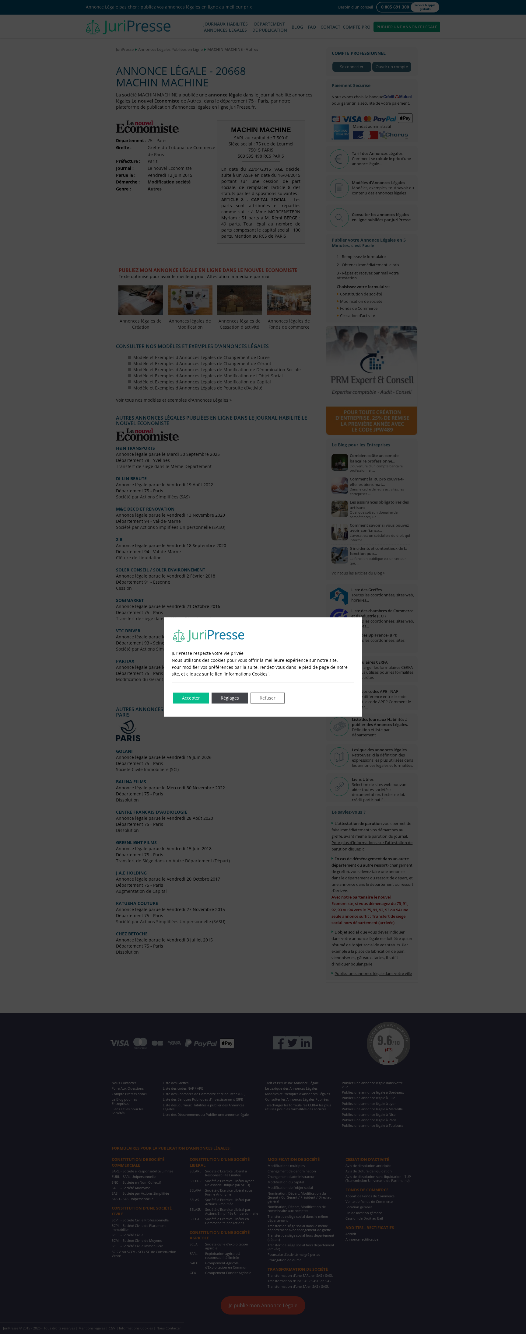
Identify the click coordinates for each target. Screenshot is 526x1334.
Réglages (230, 698)
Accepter (191, 698)
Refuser (267, 698)
